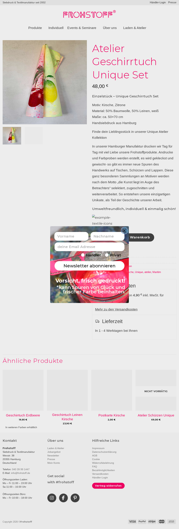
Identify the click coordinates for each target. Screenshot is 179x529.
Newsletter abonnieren (89, 265)
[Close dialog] (124, 231)
